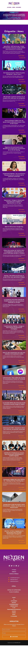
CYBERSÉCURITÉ (14, 606)
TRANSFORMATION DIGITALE (14, 609)
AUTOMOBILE (14, 600)
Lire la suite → (21, 55)
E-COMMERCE (14, 616)
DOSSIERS (18, 7)
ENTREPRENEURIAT (13, 604)
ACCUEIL (9, 7)
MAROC (14, 597)
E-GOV (13, 607)
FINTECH (14, 602)
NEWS (13, 7)
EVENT (13, 614)
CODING (14, 612)
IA (13, 599)
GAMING (14, 611)
